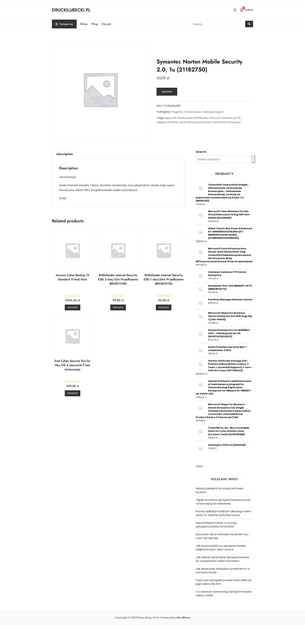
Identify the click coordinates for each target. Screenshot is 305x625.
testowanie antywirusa (227, 122)
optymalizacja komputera (195, 122)
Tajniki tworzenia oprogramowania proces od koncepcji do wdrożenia (223, 501)
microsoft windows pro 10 (224, 118)
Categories (66, 24)
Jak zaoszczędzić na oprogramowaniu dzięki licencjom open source (221, 547)
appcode (170, 118)
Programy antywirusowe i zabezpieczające (197, 112)
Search (201, 152)
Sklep (84, 24)
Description (64, 154)
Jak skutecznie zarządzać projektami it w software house (223, 570)
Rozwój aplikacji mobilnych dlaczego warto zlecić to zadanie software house (224, 513)
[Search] (253, 159)
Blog (95, 24)
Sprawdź (167, 91)
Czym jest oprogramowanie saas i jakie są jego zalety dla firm (223, 582)
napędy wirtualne (167, 122)
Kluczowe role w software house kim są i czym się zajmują (222, 536)
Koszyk (106, 24)
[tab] (64, 154)
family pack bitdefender (193, 118)
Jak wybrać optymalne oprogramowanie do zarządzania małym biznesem (222, 559)
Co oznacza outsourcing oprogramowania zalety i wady (224, 593)
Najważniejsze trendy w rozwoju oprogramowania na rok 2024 (216, 524)
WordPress (183, 617)
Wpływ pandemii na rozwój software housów (219, 490)
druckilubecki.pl (71, 10)
